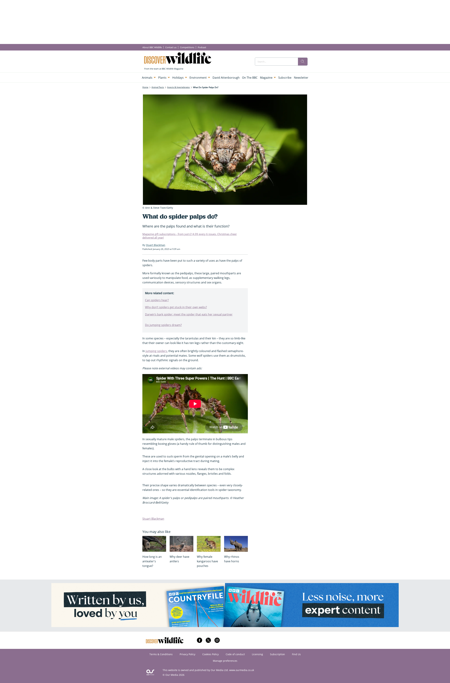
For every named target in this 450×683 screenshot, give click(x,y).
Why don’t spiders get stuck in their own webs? (176, 307)
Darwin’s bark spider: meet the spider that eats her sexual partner (189, 314)
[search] (302, 61)
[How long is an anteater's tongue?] (154, 544)
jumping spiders (156, 351)
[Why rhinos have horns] (236, 544)
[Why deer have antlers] (181, 544)
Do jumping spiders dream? (163, 325)
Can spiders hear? (157, 300)
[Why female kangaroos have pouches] (209, 544)
